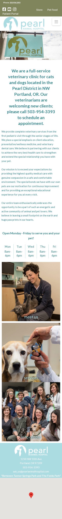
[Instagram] (14, 9)
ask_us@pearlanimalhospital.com (31, 471)
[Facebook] (4, 9)
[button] (56, 22)
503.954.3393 (15, 2)
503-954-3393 (31, 467)
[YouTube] (9, 9)
